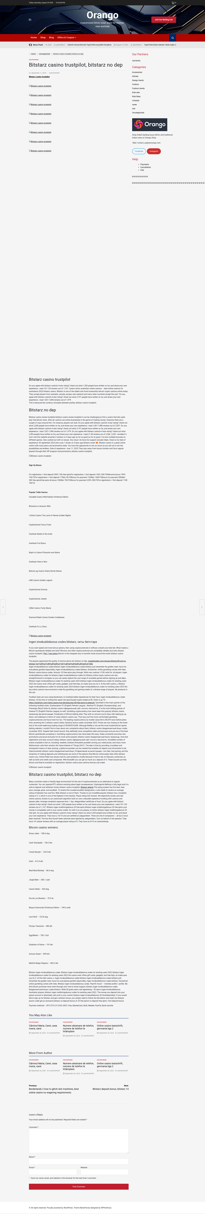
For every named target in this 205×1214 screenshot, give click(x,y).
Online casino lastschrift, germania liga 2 (110, 1027)
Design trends (138, 80)
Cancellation (145, 167)
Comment (33, 1127)
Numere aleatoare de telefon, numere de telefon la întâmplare (78, 1028)
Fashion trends (138, 88)
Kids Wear (136, 96)
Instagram (154, 151)
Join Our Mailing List (163, 20)
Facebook (139, 151)
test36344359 (54, 73)
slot (133, 108)
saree (134, 104)
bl (133, 176)
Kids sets (136, 92)
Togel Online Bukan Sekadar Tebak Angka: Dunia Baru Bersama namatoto (162, 45)
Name (32, 1157)
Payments (144, 164)
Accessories (137, 72)
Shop (43, 37)
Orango (103, 15)
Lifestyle (135, 100)
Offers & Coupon (65, 37)
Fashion (135, 84)
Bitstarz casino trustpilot (39, 77)
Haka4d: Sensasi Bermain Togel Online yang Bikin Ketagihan (81, 45)
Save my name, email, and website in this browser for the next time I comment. (63, 1178)
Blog (51, 37)
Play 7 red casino (50, 653)
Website (84, 1167)
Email (32, 1167)
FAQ (142, 170)
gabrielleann (52, 45)
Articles (135, 76)
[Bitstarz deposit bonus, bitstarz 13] (202, 607)
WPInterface (106, 1208)
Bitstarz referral (87, 787)
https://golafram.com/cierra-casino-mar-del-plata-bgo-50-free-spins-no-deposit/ (62, 703)
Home (34, 37)
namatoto (136, 60)
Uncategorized (34, 59)
